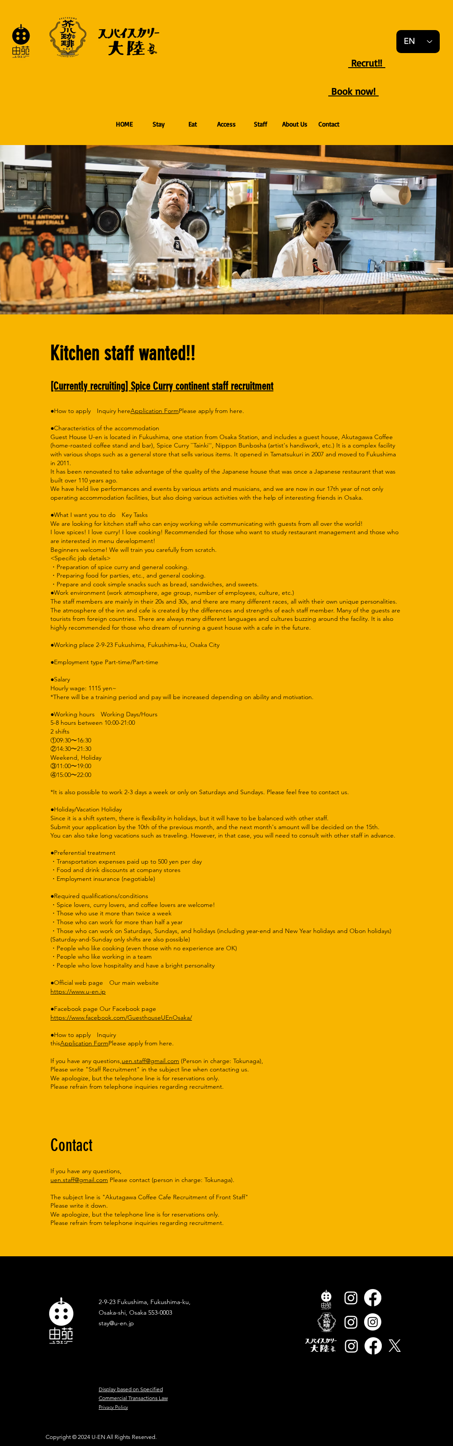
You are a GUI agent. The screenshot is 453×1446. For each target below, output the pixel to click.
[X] (394, 1345)
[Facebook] (372, 1297)
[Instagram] (351, 1297)
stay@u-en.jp (116, 1323)
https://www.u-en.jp (78, 991)
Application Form (155, 411)
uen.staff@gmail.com (150, 1061)
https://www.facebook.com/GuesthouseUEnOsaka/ (121, 1017)
